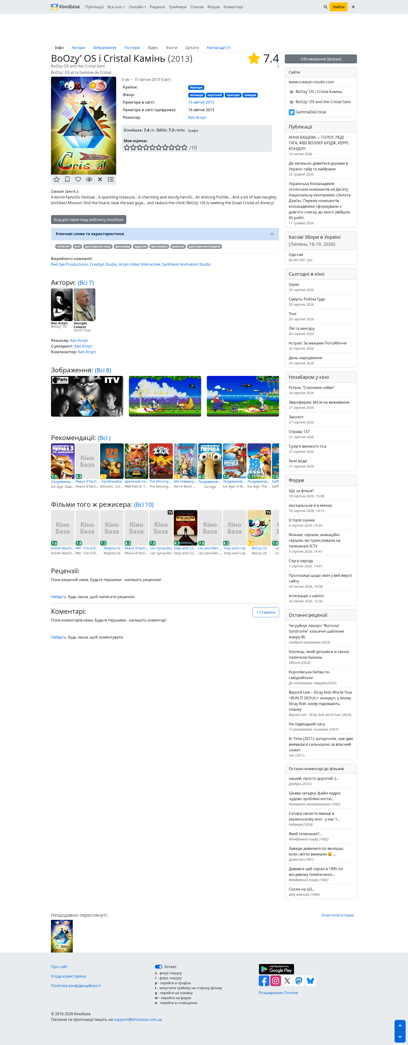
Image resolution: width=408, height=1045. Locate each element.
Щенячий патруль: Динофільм (136, 481)
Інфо (59, 47)
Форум (213, 6)
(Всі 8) (103, 370)
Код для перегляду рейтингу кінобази (88, 219)
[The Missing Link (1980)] (161, 461)
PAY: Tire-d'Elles (87, 548)
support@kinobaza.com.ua (138, 1019)
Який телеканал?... (308, 836)
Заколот (301, 419)
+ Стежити (265, 612)
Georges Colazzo (80, 325)
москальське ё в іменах (310, 508)
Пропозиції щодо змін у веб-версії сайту (320, 581)
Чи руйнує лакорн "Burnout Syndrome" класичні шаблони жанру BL (316, 633)
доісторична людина (204, 246)
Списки (197, 6)
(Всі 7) (86, 283)
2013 (180, 58)
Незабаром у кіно (309, 377)
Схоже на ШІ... (304, 891)
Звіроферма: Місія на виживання (319, 405)
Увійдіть (58, 596)
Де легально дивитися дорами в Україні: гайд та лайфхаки (318, 168)
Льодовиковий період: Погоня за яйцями (259, 481)
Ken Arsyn (197, 117)
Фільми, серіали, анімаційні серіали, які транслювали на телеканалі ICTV (314, 543)
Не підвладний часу (313, 726)
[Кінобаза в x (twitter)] (287, 980)
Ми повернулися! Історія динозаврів (185, 481)
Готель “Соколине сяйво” (312, 390)
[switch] (158, 967)
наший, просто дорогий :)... (314, 781)
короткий (215, 95)
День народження (305, 360)
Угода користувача (68, 976)
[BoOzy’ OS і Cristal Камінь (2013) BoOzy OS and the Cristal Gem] (83, 126)
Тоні (301, 316)
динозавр (122, 246)
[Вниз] (400, 1037)
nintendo (63, 246)
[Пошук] (325, 7)
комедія (250, 95)
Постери (132, 47)
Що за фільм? (306, 493)
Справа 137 (301, 434)
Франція (196, 87)
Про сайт (59, 966)
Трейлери (178, 6)
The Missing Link (161, 481)
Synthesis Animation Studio (186, 264)
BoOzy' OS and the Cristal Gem (323, 101)
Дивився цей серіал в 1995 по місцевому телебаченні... (316, 874)
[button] (56, 179)
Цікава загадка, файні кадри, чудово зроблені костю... (315, 798)
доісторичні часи (98, 246)
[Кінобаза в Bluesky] (310, 980)
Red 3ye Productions (69, 264)
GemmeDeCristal (310, 112)
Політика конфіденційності (76, 985)
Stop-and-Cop (235, 548)
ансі (77, 246)
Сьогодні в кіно (306, 274)
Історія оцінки (305, 522)
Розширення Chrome (278, 992)
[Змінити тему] (353, 7)
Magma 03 (112, 548)
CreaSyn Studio (103, 264)
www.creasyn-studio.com (311, 81)
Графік (193, 130)
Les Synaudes (161, 548)
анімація (196, 95)
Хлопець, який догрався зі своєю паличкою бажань (319, 657)
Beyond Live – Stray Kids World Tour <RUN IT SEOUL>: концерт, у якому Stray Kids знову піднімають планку (321, 703)
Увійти (338, 6)
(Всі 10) (143, 504)
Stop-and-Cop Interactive (185, 548)
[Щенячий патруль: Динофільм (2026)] (136, 461)
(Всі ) (104, 438)
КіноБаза (69, 6)
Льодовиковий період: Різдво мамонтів (234, 481)
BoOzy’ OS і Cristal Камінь (318, 91)
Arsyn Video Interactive (139, 264)
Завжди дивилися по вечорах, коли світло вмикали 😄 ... (316, 854)
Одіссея (300, 257)
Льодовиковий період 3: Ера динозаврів (63, 481)
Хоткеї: (170, 966)
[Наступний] (119, 125)
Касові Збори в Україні (314, 240)
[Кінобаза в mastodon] (299, 980)
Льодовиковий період (210, 481)
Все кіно (114, 6)
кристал (178, 246)
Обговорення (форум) (321, 59)
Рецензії (157, 6)
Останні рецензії (308, 615)
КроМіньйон (112, 481)
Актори (78, 47)
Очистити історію (337, 915)
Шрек (301, 287)
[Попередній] (48, 125)
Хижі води (301, 463)
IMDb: (162, 130)
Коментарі (233, 6)
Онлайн (136, 6)
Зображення (104, 47)
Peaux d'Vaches (87, 481)
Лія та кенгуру (301, 331)
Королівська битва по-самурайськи (312, 677)
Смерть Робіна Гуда (307, 301)
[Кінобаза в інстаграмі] (276, 980)
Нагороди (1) (218, 47)
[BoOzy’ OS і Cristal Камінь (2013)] (62, 936)
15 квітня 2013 (201, 102)
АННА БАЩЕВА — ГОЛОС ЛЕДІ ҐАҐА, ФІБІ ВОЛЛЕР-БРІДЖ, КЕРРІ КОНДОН (318, 145)
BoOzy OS (259, 548)
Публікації (94, 6)
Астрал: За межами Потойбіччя (318, 345)
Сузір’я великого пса (307, 449)
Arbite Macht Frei (63, 548)
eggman (140, 246)
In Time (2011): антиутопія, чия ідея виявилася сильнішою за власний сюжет (321, 747)
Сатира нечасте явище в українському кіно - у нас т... (314, 819)
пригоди (233, 95)
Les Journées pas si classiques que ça (210, 548)
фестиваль (159, 246)
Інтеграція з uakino (306, 598)
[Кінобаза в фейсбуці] (264, 980)
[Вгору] (400, 1025)
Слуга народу (305, 563)
